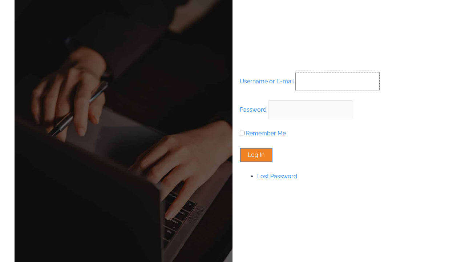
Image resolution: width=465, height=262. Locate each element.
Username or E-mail (267, 81)
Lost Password (277, 176)
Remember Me (266, 133)
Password (253, 109)
